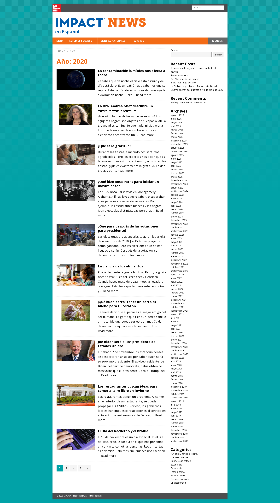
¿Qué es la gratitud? (114, 146)
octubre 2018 (178, 437)
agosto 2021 (177, 314)
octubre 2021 (178, 307)
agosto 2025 (177, 155)
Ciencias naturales (113, 40)
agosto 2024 (177, 194)
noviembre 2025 (179, 144)
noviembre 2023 (179, 223)
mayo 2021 (176, 325)
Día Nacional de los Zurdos (185, 79)
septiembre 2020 (179, 354)
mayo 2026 (176, 122)
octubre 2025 (178, 147)
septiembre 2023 (179, 231)
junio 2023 (176, 238)
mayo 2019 (176, 412)
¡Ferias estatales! (179, 75)
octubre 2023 (178, 227)
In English (218, 40)
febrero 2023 (177, 252)
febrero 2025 (177, 173)
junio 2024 (176, 198)
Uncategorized (178, 482)
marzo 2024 (177, 209)
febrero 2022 (177, 292)
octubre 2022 (178, 267)
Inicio (59, 40)
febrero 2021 (177, 336)
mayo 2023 (176, 241)
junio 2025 (176, 158)
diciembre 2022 (179, 259)
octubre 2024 (178, 187)
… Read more (142, 95)
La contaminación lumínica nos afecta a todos (131, 73)
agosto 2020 (177, 357)
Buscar (174, 50)
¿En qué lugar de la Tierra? (184, 453)
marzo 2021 (177, 332)
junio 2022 (176, 278)
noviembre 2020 (179, 346)
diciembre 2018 (179, 430)
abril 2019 (176, 415)
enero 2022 (177, 296)
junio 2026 (176, 118)
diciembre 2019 (179, 386)
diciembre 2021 (179, 299)
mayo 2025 (176, 162)
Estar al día (176, 464)
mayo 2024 (176, 202)
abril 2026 (176, 126)
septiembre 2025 (179, 151)
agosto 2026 (177, 115)
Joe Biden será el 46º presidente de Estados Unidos (126, 344)
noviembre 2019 (179, 390)
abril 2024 (176, 205)
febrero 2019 (177, 422)
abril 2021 (176, 328)
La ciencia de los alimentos (120, 266)
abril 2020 (176, 372)
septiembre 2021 (179, 310)
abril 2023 (176, 245)
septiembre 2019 (179, 397)
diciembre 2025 (179, 140)
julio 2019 (176, 404)
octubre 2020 (178, 350)
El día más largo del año (183, 82)
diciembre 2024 (179, 180)
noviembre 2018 (179, 433)
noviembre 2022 (179, 263)
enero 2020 (177, 383)
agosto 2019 (177, 401)
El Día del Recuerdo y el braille (123, 431)
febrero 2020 (177, 379)
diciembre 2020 (179, 343)
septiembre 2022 (179, 270)
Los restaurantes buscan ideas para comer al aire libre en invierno (128, 388)
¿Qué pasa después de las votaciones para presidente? (128, 228)
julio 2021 (176, 317)
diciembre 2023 (179, 220)
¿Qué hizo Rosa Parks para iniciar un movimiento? (128, 183)
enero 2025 (177, 176)
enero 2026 (177, 136)
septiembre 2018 (179, 441)
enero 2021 (177, 339)
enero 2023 (177, 256)
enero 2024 (177, 216)
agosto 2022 (177, 274)
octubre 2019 (178, 393)
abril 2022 (176, 285)
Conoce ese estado (181, 460)
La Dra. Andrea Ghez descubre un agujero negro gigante (125, 108)
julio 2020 (176, 361)
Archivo (139, 40)
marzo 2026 (177, 129)
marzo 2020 (177, 375)
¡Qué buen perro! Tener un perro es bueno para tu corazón (127, 304)
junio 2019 (176, 408)
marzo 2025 (177, 169)
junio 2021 (176, 321)
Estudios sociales (80, 40)
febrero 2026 (177, 133)
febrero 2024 (177, 212)
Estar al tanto (178, 471)
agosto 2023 (177, 234)
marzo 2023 (177, 249)
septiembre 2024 (179, 191)
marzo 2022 (177, 289)
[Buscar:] (208, 7)
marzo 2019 (177, 419)
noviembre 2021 (179, 303)
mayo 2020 (176, 368)
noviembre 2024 (179, 183)
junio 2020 (176, 365)
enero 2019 (177, 426)
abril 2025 (176, 165)
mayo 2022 (176, 281)
